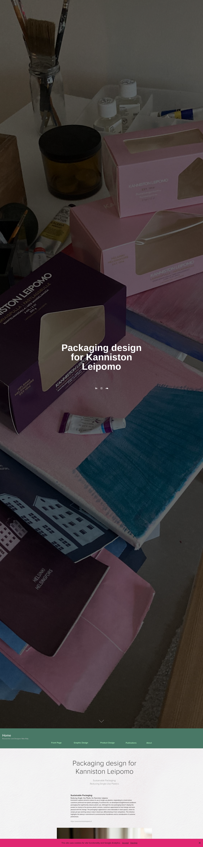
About (149, 742)
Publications (131, 742)
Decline (133, 842)
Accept (125, 842)
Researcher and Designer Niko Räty (15, 738)
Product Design (107, 742)
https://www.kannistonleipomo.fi (81, 821)
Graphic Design (81, 742)
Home (6, 735)
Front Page (56, 742)
